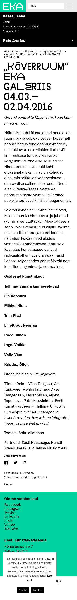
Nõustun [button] (23, 590)
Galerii (7, 22)
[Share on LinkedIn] (24, 463)
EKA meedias (10, 31)
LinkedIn (11, 516)
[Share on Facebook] (6, 463)
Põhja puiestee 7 (18, 546)
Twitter (10, 512)
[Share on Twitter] (15, 463)
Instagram (13, 509)
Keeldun (37, 590)
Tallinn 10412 (16, 551)
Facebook (12, 505)
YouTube (11, 528)
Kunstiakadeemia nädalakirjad (21, 26)
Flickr (8, 520)
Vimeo (9, 524)
